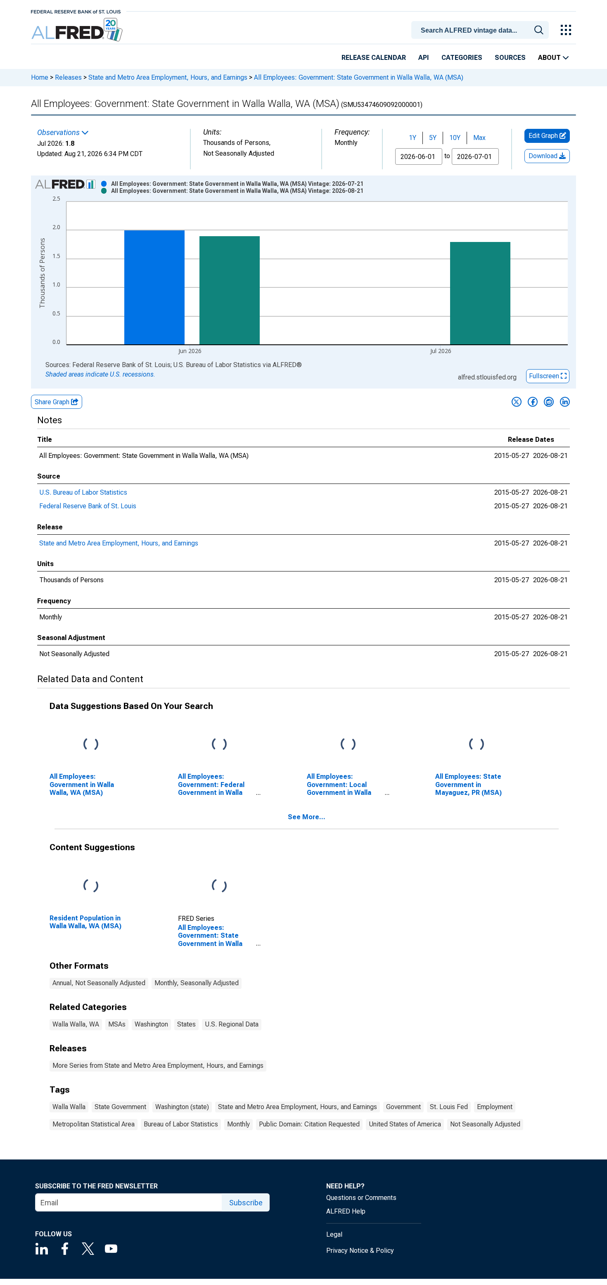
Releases (68, 77)
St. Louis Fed (449, 1107)
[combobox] (481, 29)
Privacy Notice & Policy (360, 1250)
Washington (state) (182, 1107)
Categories (461, 58)
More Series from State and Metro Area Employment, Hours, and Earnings (157, 1065)
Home (39, 77)
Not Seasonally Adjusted (485, 1124)
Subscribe (246, 1202)
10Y (454, 138)
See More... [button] (306, 817)
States (186, 1024)
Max (479, 138)
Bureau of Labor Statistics (181, 1124)
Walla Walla (68, 1107)
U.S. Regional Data (231, 1024)
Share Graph (53, 402)
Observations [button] (59, 132)
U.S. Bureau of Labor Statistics (83, 492)
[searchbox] (481, 30)
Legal (334, 1234)
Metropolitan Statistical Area (93, 1124)
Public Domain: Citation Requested (309, 1124)
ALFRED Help (345, 1211)
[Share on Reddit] (549, 402)
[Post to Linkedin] (565, 402)
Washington (151, 1024)
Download (544, 156)
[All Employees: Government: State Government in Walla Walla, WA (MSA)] (219, 886)
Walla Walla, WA (75, 1024)
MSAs (117, 1024)
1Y (412, 138)
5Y (432, 138)
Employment (494, 1107)
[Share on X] (517, 402)
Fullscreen (545, 376)
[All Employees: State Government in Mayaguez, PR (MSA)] (476, 745)
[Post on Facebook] (533, 402)
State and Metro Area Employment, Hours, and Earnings (167, 77)
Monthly (238, 1124)
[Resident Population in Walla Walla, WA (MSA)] (91, 886)
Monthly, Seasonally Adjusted (196, 983)
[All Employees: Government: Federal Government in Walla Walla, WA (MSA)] (219, 745)
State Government (120, 1107)
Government (403, 1107)
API (423, 58)
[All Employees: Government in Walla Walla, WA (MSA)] (91, 745)
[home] (78, 30)
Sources (510, 58)
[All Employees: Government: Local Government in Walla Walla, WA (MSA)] (348, 745)
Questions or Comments (361, 1198)
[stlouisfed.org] (76, 11)
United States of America (405, 1124)
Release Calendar (373, 58)
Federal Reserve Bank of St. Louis (87, 506)
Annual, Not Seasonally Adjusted (98, 983)
